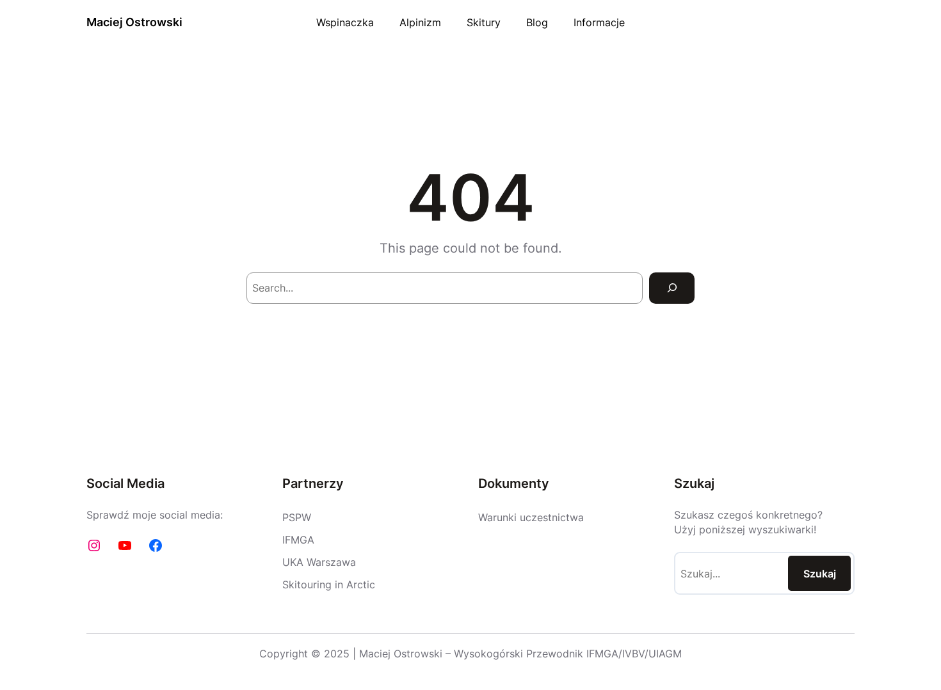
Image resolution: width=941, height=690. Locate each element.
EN (848, 22)
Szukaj (819, 573)
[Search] (672, 288)
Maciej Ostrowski (134, 22)
